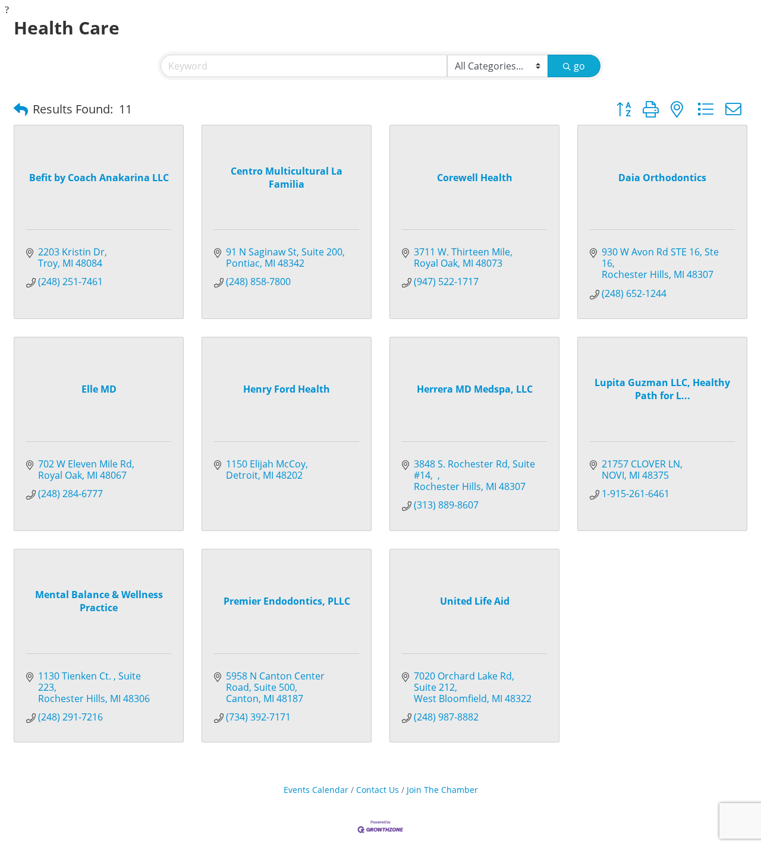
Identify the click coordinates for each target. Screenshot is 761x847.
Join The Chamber (442, 789)
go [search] (579, 65)
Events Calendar (316, 789)
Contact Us (377, 789)
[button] (21, 109)
